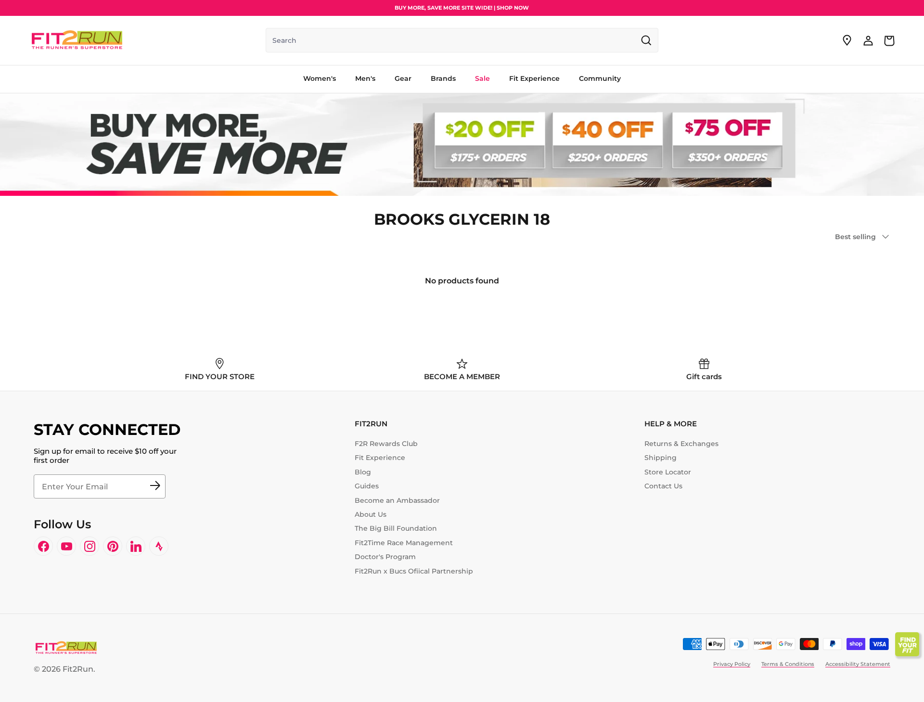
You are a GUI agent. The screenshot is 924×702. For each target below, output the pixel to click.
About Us (370, 514)
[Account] (868, 40)
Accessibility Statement (857, 664)
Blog (363, 472)
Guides (367, 486)
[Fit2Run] (77, 40)
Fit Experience (380, 457)
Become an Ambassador (397, 500)
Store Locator (667, 472)
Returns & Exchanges (681, 443)
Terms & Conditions (787, 664)
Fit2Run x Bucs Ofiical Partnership (414, 571)
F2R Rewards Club (386, 443)
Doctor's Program (385, 556)
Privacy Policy (731, 664)
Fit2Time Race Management (404, 542)
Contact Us (663, 486)
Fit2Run (78, 669)
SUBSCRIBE (155, 486)
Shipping (660, 457)
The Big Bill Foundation (396, 528)
